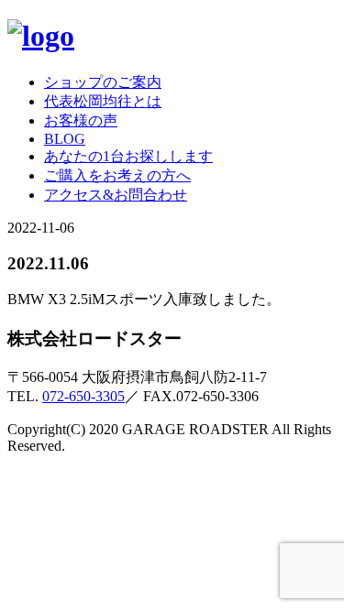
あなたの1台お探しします (128, 156)
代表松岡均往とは (102, 101)
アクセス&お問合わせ (115, 194)
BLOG (64, 139)
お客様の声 (80, 120)
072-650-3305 (83, 396)
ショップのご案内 (102, 82)
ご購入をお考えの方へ (117, 175)
